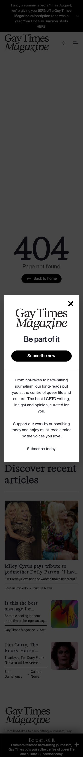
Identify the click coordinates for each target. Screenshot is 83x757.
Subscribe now (41, 356)
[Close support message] (70, 303)
